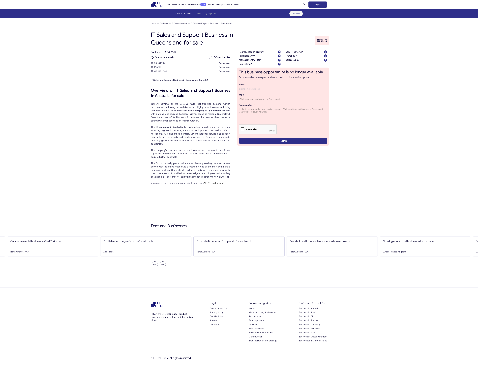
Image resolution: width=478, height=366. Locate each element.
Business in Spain (307, 332)
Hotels (211, 4)
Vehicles (253, 324)
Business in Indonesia (310, 328)
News (236, 4)
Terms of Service (218, 308)
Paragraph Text (247, 105)
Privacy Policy (216, 312)
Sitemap (214, 320)
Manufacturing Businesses (262, 312)
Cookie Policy (216, 316)
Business (164, 23)
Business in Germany (309, 324)
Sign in (318, 4)
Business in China (308, 316)
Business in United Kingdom (313, 336)
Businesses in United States (313, 340)
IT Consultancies (179, 23)
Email (242, 84)
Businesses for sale (176, 4)
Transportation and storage (263, 340)
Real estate (193, 4)
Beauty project (256, 320)
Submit (283, 140)
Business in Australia (309, 308)
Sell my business (223, 4)
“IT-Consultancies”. (214, 183)
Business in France (308, 320)
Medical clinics (256, 328)
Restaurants (255, 316)
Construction (256, 336)
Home (153, 23)
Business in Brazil (307, 312)
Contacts (214, 324)
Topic (242, 95)
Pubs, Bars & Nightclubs (261, 332)
